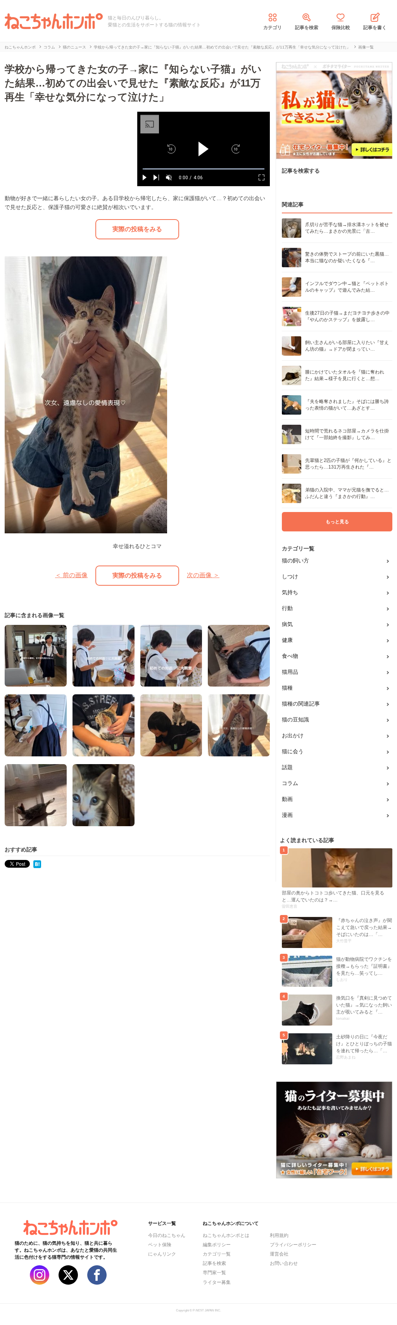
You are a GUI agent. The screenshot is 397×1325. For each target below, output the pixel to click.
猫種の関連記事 (301, 704)
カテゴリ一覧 (217, 1254)
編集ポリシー (217, 1244)
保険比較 (340, 27)
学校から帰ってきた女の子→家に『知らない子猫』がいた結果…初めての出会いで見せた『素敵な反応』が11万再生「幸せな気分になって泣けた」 (133, 83)
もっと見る (337, 521)
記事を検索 (306, 27)
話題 (287, 767)
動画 (287, 799)
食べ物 (290, 656)
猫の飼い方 (295, 560)
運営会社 (279, 1254)
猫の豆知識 (295, 719)
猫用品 (290, 672)
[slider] (203, 169)
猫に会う (293, 751)
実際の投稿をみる (137, 229)
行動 (287, 608)
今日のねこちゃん (166, 1235)
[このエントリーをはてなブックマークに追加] (37, 864)
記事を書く (375, 27)
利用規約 (279, 1235)
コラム (290, 783)
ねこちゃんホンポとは (226, 1235)
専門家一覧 (214, 1272)
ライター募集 (217, 1282)
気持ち (290, 592)
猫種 (287, 688)
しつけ (290, 576)
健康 (287, 640)
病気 (287, 624)
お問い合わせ (284, 1263)
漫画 (287, 815)
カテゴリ (272, 27)
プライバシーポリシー (293, 1244)
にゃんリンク (162, 1254)
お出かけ (293, 735)
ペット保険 (159, 1244)
